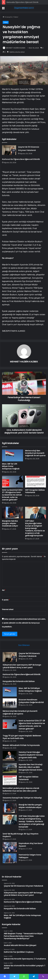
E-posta (6, 600)
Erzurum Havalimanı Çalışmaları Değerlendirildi (31, 701)
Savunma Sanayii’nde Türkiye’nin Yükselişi (22, 797)
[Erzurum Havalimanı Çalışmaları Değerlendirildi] (10, 703)
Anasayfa (8, 17)
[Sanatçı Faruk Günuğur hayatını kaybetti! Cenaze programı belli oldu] (10, 755)
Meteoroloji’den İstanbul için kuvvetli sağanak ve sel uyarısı (35, 453)
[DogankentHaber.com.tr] (24, 7)
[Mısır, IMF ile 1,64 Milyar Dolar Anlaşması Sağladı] (12, 455)
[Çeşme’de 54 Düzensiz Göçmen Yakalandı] (9, 150)
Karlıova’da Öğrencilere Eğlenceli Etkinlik (22, 2)
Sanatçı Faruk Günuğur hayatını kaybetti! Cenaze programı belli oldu (31, 755)
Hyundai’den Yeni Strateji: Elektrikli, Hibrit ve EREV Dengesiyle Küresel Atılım (31, 767)
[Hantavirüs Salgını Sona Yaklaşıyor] (10, 858)
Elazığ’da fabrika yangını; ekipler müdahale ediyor (10, 523)
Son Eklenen (24, 645)
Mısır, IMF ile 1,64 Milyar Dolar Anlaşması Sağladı (10, 466)
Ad (4, 590)
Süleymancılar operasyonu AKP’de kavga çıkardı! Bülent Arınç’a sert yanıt (22, 666)
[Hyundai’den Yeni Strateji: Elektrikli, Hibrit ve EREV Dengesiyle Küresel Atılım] (10, 768)
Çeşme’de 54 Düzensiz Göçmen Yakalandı (29, 654)
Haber (15, 17)
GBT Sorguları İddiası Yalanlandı (35, 491)
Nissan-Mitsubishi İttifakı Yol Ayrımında (21, 745)
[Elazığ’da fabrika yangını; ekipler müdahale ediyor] (12, 513)
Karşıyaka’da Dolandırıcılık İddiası (19, 681)
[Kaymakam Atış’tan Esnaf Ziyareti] (10, 847)
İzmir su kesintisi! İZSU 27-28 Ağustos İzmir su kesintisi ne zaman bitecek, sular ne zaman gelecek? (12, 495)
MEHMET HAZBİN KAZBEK (15, 48)
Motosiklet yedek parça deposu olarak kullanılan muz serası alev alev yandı (21, 789)
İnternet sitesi (7, 609)
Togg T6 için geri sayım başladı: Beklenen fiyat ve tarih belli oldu (22, 737)
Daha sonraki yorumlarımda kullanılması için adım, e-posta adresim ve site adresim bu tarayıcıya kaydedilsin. (24, 623)
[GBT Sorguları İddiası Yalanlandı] (35, 482)
